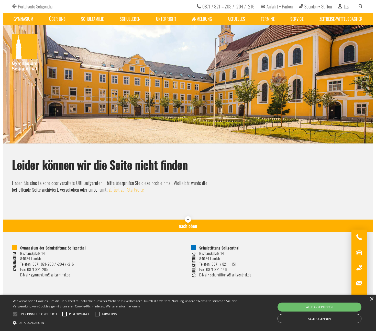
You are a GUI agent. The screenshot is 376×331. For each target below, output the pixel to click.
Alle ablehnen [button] (319, 318)
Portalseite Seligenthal (35, 6)
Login (348, 6)
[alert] (188, 313)
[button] (127, 322)
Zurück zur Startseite (126, 189)
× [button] (371, 299)
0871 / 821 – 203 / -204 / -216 (228, 6)
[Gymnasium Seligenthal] (25, 53)
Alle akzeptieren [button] (319, 307)
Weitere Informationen (123, 306)
